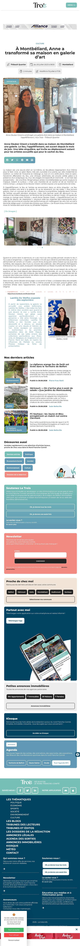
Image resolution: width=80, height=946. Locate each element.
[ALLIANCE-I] (40, 35)
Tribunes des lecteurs (23, 824)
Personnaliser (13, 940)
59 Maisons (47, 697)
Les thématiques (18, 799)
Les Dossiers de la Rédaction (28, 831)
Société (9, 406)
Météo (11, 849)
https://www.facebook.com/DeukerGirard (21, 293)
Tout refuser (14, 935)
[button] (7, 160)
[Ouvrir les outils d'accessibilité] (77, 754)
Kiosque (12, 846)
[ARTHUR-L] (40, 936)
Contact (12, 853)
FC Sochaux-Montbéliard (11, 429)
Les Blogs (13, 821)
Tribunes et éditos (20, 828)
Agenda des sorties (21, 838)
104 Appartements (16, 697)
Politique (16, 802)
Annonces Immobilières (23, 842)
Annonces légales (20, 835)
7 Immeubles (33, 697)
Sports (19, 430)
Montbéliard (67, 65)
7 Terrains (59, 697)
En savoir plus (11, 524)
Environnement (13, 381)
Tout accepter (14, 930)
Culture (40, 44)
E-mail (17, 551)
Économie (16, 805)
